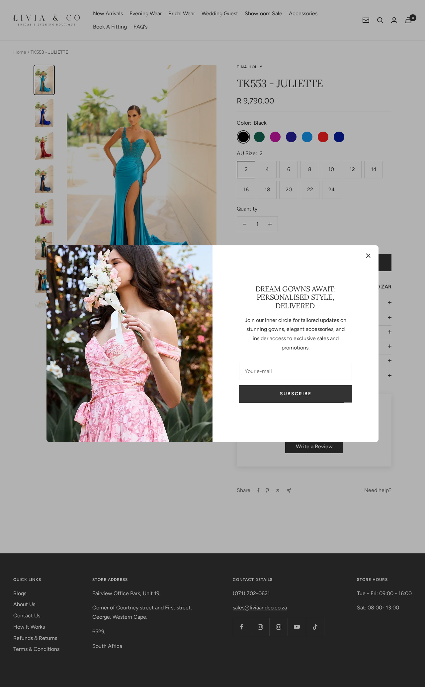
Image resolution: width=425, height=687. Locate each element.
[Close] (368, 255)
